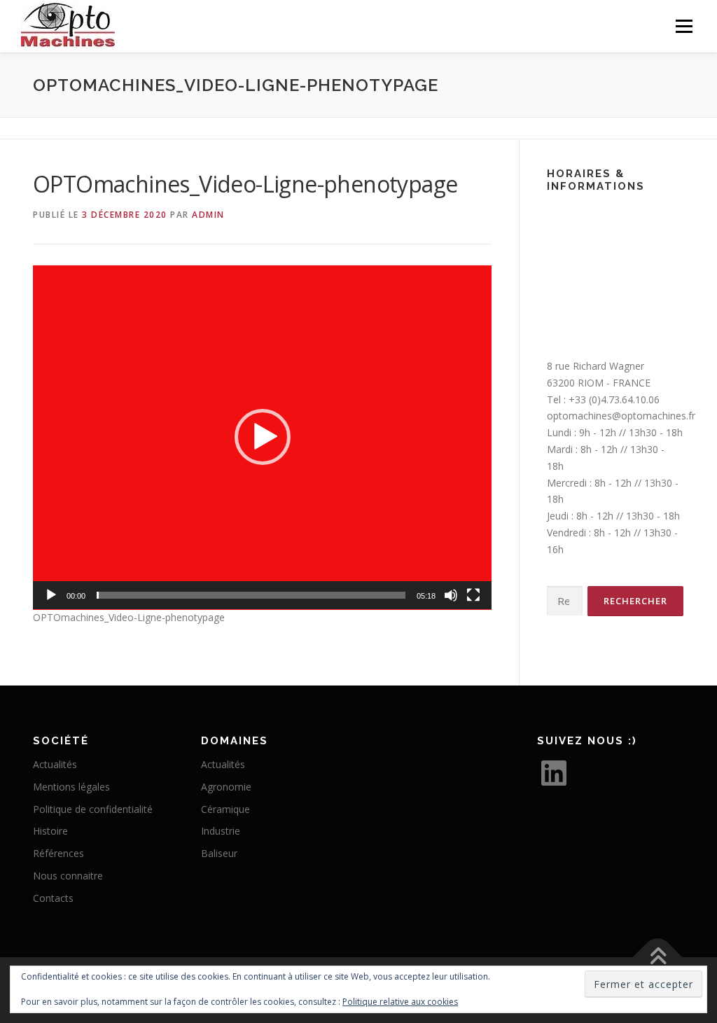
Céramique (225, 809)
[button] (263, 437)
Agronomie (226, 786)
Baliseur (219, 853)
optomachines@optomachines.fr (621, 415)
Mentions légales (71, 786)
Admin (208, 215)
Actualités (55, 764)
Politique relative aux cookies (400, 1002)
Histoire (50, 830)
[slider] (251, 595)
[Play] (51, 595)
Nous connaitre (68, 875)
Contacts (53, 898)
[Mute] (451, 595)
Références (58, 853)
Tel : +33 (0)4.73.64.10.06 (603, 399)
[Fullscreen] (473, 595)
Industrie (220, 830)
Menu (683, 26)
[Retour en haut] (658, 957)
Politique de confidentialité (93, 809)
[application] (262, 437)
